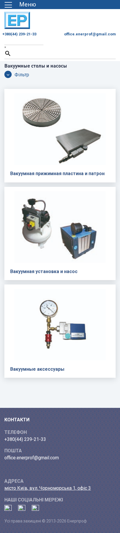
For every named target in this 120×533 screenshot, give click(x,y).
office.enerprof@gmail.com (90, 34)
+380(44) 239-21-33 (19, 34)
